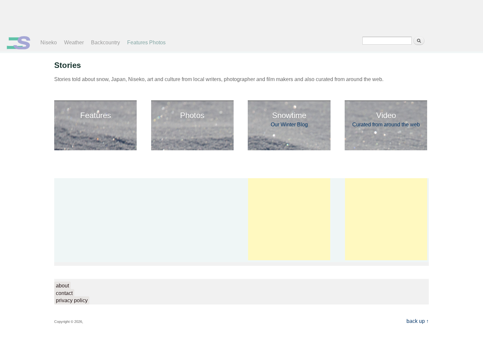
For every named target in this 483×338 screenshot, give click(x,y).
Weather (74, 42)
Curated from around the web (386, 119)
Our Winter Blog (289, 119)
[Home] (19, 48)
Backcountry (105, 42)
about (62, 285)
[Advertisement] (236, 16)
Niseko (48, 42)
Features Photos (146, 42)
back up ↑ (417, 321)
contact (64, 293)
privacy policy (72, 300)
